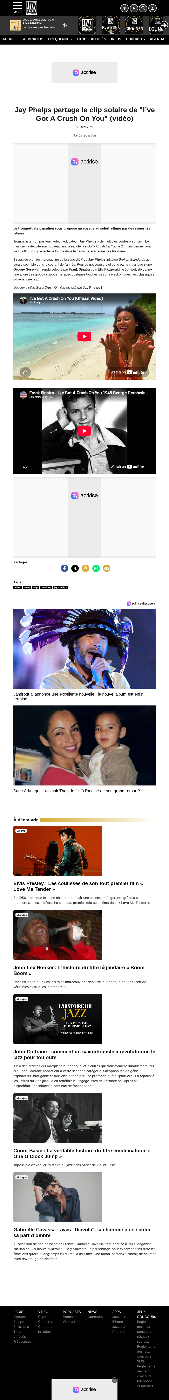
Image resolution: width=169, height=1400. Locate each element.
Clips (42, 1317)
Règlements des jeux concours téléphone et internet (146, 1376)
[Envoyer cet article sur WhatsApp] (95, 570)
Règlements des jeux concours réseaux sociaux (146, 1331)
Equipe (18, 1322)
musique (46, 587)
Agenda (157, 39)
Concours (95, 1317)
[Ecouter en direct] (134, 8)
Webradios (32, 39)
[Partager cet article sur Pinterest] (84, 570)
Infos (116, 39)
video (17, 587)
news (27, 587)
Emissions (21, 1327)
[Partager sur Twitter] (74, 570)
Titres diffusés (91, 39)
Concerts (45, 1322)
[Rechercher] (143, 8)
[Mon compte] (152, 8)
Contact (19, 1317)
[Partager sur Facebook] (63, 570)
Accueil (10, 39)
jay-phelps (60, 587)
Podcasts (135, 39)
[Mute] (65, 25)
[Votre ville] (124, 8)
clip (35, 587)
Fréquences (60, 39)
